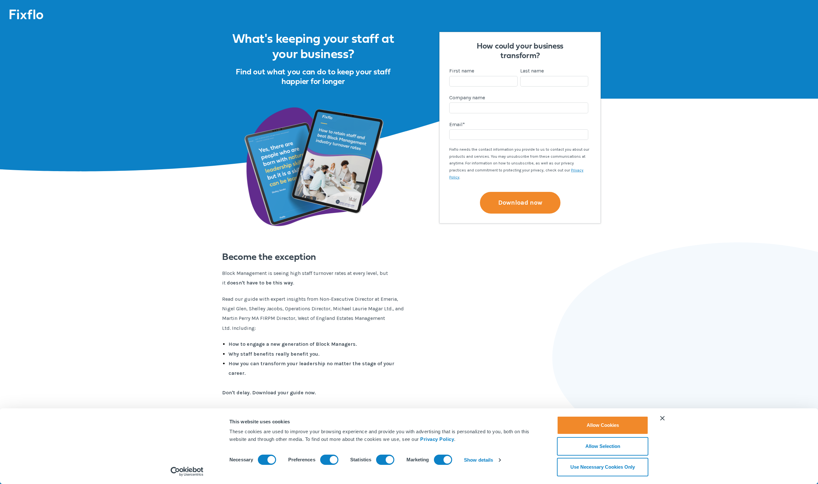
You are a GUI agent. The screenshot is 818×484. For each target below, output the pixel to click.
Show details (478, 460)
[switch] (329, 460)
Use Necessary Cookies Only (602, 467)
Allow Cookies (603, 425)
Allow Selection (602, 446)
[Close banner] (662, 418)
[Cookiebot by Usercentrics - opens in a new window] (187, 471)
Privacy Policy (437, 439)
